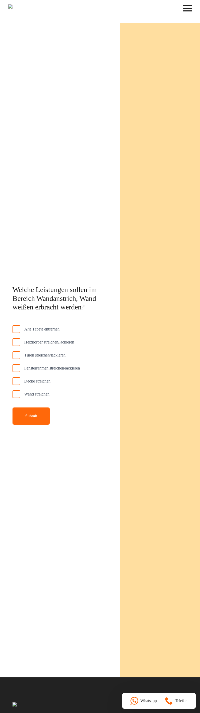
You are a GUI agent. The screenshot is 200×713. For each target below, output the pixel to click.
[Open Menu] (187, 8)
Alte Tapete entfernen (42, 329)
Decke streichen (37, 381)
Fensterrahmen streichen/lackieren (52, 368)
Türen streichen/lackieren (45, 355)
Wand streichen (36, 394)
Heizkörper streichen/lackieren (49, 342)
